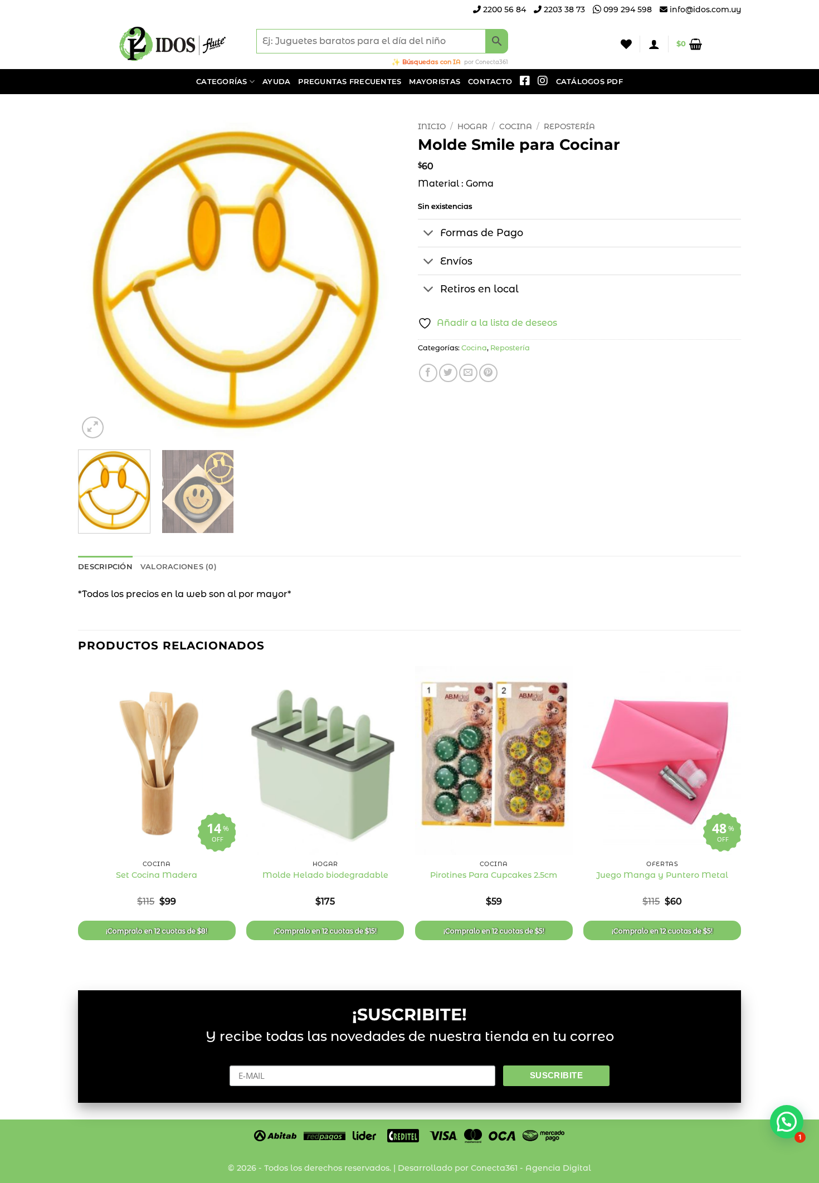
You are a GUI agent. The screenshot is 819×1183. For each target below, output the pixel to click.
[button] (654, 44)
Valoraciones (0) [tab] (178, 567)
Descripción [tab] (105, 567)
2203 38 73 (563, 9)
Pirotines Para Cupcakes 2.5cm (493, 875)
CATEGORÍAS (221, 81)
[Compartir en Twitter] (448, 373)
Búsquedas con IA (431, 62)
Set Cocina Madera (156, 875)
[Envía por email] (468, 373)
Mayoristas (434, 81)
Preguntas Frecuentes (349, 81)
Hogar (472, 126)
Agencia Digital (558, 1168)
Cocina (515, 126)
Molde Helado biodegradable (325, 875)
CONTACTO (490, 81)
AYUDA (276, 81)
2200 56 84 (503, 9)
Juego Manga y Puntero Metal (662, 875)
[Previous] (99, 278)
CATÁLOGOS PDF (589, 81)
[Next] (380, 278)
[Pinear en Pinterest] (488, 373)
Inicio (432, 126)
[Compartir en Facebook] (428, 373)
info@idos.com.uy (705, 9)
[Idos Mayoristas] (172, 44)
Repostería (569, 126)
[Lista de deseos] (626, 44)
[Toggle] (429, 234)
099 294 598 (626, 9)
